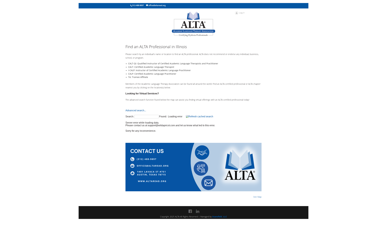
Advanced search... (135, 110)
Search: (129, 116)
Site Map (257, 196)
